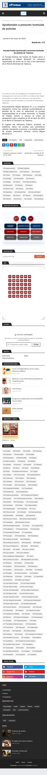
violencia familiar (23, 710)
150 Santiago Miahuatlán (28, 603)
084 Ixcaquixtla (26, 542)
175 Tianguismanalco (20, 620)
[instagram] (12, 676)
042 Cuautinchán (8, 492)
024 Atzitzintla (35, 468)
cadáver (22, 706)
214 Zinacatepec (8, 654)
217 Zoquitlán (32, 654)
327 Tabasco (27, 195)
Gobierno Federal (10, 226)
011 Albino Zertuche (9, 461)
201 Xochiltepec (8, 641)
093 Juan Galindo (8, 553)
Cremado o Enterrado (19, 751)
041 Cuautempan (27, 488)
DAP (4, 720)
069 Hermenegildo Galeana (11, 525)
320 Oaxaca (19, 188)
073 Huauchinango (22, 529)
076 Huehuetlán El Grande (11, 532)
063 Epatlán (19, 515)
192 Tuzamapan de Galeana (33, 634)
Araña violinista (17, 408)
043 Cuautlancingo (22, 492)
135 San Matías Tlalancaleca (29, 590)
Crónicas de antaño (19, 731)
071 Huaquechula (37, 525)
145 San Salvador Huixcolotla (12, 600)
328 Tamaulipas (38, 195)
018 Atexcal (6, 468)
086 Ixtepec (37, 542)
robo (14, 710)
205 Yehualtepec (28, 644)
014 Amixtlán (7, 464)
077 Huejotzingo (27, 532)
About (23, 762)
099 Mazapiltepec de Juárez (29, 559)
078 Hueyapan (7, 536)
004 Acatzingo (37, 451)
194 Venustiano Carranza (10, 637)
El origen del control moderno (22, 741)
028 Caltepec (7, 475)
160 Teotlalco (20, 610)
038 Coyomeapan (20, 485)
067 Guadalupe (8, 522)
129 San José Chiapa (26, 586)
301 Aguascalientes (9, 168)
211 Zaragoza (26, 651)
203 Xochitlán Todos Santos (11, 644)
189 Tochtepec (7, 634)
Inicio (3, 20)
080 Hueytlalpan (33, 536)
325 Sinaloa (6, 195)
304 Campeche (24, 172)
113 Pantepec (34, 573)
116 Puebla (27, 576)
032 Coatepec (20, 478)
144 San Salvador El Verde (30, 597)
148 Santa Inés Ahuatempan (32, 600)
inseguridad (28, 140)
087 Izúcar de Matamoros (10, 546)
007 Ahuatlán (30, 454)
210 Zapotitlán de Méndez (11, 651)
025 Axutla (6, 471)
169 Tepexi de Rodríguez (21, 617)
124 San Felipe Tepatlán (28, 583)
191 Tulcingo (19, 634)
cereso (5, 693)
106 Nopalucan (32, 566)
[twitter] (34, 667)
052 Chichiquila (8, 505)
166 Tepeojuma (37, 614)
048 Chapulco (39, 498)
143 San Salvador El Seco (11, 597)
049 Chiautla (7, 502)
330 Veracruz (18, 199)
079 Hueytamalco (20, 536)
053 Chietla (18, 505)
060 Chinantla (21, 512)
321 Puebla (29, 188)
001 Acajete (6, 451)
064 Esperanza (30, 515)
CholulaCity (16, 218)
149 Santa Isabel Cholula (10, 603)
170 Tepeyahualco (36, 617)
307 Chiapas (16, 175)
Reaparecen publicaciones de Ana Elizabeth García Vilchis (27, 400)
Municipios (36, 226)
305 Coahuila (36, 172)
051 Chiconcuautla (31, 502)
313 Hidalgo (7, 182)
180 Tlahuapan (20, 627)
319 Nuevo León (8, 188)
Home (17, 762)
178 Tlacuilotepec (31, 624)
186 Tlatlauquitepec (30, 631)
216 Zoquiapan (20, 654)
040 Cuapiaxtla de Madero (11, 488)
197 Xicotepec (25, 637)
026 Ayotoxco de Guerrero (20, 471)
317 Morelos (19, 185)
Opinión (36, 237)
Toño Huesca (16, 389)
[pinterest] (34, 672)
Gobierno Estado (23, 226)
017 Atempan (38, 464)
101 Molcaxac (7, 563)
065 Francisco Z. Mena (10, 519)
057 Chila (32, 508)
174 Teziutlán (7, 620)
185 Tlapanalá (16, 631)
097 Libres (30, 556)
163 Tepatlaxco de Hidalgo (11, 614)
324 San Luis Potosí (34, 192)
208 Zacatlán (20, 648)
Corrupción (23, 237)
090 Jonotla (6, 549)
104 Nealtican (7, 566)
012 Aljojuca (21, 461)
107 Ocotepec (7, 570)
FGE (20, 140)
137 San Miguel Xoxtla (10, 593)
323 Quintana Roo (20, 192)
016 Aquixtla (27, 464)
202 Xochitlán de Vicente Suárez (25, 641)
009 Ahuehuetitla (21, 458)
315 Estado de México (29, 182)
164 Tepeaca (13, 140)
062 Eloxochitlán (8, 515)
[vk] (34, 676)
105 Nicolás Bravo (19, 566)
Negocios (10, 237)
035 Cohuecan (19, 481)
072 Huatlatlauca (8, 529)
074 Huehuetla (34, 529)
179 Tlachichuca (8, 627)
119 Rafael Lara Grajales (22, 580)
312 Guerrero (30, 178)
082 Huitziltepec (25, 539)
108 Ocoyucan (18, 570)
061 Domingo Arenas (35, 512)
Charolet (34, 765)
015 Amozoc (17, 464)
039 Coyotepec (32, 485)
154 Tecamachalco (24, 607)
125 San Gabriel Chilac (10, 586)
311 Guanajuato (18, 178)
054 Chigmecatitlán (31, 505)
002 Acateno (16, 451)
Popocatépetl (7, 706)
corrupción (12, 720)
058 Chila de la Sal (9, 512)
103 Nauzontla (28, 563)
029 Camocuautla (19, 475)
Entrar (36, 344)
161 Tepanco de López (33, 610)
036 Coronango (31, 481)
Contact (29, 762)
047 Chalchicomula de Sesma (23, 498)
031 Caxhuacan (8, 478)
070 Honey (26, 525)
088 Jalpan (24, 546)
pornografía (6, 710)
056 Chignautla (22, 508)
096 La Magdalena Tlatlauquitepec (13, 556)
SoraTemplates (21, 765)
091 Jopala (16, 549)
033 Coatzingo (31, 478)
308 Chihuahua (27, 175)
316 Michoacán (7, 185)
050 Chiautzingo (19, 502)
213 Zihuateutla (37, 651)
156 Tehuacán (37, 607)
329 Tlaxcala (7, 199)
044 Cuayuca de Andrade (10, 495)
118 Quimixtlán (7, 580)
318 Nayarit (28, 185)
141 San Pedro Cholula (26, 593)
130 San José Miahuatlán (10, 590)
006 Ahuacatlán (19, 454)
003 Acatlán (26, 451)
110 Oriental (38, 570)
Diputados (10, 231)
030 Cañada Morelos (33, 475)
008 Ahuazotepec (8, 458)
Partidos (23, 231)
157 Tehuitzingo (8, 610)
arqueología (7, 690)
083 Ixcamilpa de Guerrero (11, 542)
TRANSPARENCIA (8, 358)
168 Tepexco (7, 617)
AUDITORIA (6, 356)
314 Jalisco (16, 182)
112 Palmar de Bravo (21, 573)
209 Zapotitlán (30, 648)
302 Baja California (23, 168)
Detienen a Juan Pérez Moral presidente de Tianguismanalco (27, 380)
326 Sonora (16, 195)
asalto (15, 706)
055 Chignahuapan (9, 508)
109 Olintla (29, 570)
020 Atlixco (16, 468)
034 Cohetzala (7, 481)
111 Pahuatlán (7, 573)
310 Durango (7, 178)
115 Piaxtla (18, 576)
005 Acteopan (7, 454)
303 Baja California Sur (10, 172)
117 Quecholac (38, 576)
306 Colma (6, 175)
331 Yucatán (28, 199)
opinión (37, 706)
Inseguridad (36, 231)
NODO (26, 356)
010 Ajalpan (32, 458)
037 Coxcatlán (7, 485)
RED (31, 218)
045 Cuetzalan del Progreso (29, 495)
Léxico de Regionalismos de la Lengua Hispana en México (25, 370)
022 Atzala (25, 468)
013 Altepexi (31, 461)
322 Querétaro (7, 192)
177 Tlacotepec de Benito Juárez (13, 624)
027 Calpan (33, 471)
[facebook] (12, 667)
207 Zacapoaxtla (8, 648)
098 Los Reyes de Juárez (10, 559)
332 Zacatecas (38, 199)
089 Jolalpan (34, 546)
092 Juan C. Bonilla (28, 549)
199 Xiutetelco (36, 637)
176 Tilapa (33, 620)
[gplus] (12, 672)
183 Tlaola (6, 631)
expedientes (7, 697)
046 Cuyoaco (7, 498)
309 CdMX (38, 175)
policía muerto (11, 20)
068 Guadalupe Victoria (22, 522)
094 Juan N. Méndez (23, 553)
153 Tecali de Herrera (9, 607)
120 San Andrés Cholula (10, 583)
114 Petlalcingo (7, 576)
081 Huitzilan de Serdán (10, 539)
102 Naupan (18, 563)
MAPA (23, 218)
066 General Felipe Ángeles (28, 519)
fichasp (30, 706)
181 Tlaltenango (32, 627)
